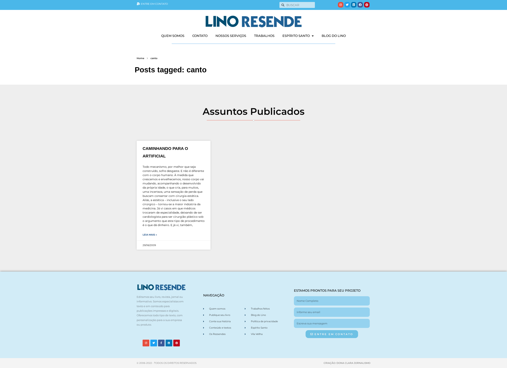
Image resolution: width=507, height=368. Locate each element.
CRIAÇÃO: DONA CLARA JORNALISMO (347, 362)
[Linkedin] (353, 5)
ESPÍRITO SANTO (296, 36)
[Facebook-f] (161, 343)
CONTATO (200, 36)
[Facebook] (360, 5)
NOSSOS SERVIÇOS (230, 36)
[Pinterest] (367, 5)
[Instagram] (340, 5)
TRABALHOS (264, 36)
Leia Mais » (150, 234)
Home (140, 58)
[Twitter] (347, 5)
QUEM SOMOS (172, 36)
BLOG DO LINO (334, 36)
